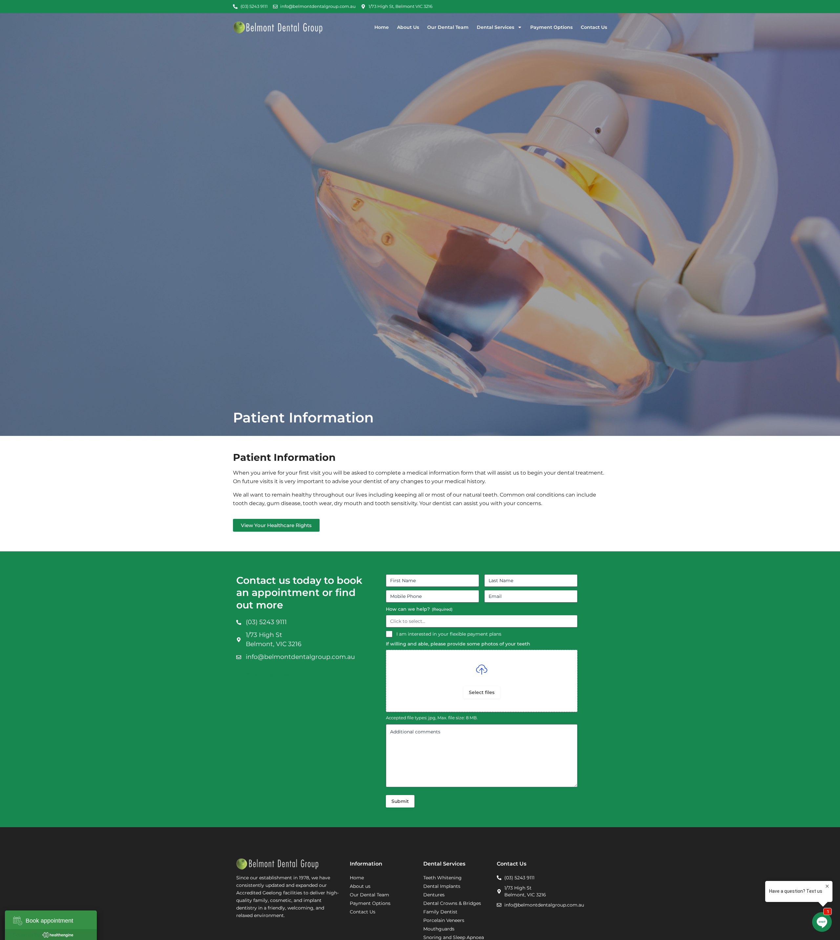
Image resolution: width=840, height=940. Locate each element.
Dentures (434, 895)
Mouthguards (438, 929)
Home (381, 27)
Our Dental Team (448, 27)
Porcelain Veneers (443, 920)
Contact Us (594, 27)
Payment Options (551, 27)
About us (360, 886)
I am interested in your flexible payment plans (448, 634)
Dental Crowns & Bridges (452, 903)
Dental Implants (441, 886)
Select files (481, 692)
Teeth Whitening (442, 878)
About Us (408, 27)
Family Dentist (440, 912)
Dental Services (495, 27)
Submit (400, 801)
